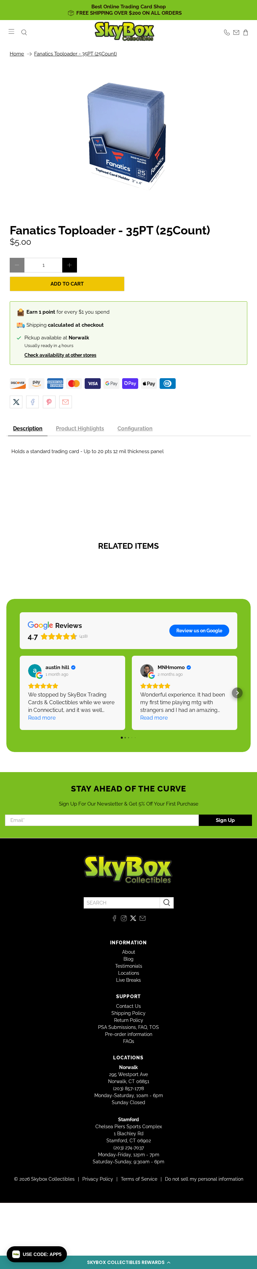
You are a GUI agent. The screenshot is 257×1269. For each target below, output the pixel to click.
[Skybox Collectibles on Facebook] (114, 919)
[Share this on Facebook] (32, 402)
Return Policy (128, 1020)
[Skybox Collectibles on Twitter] (133, 919)
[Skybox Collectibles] (124, 32)
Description (27, 428)
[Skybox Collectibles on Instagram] (124, 919)
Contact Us (128, 1006)
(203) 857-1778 (128, 1088)
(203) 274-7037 (128, 1147)
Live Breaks (128, 980)
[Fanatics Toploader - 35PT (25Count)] (128, 137)
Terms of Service (139, 1179)
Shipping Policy (128, 1013)
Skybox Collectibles (53, 1179)
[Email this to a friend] (65, 402)
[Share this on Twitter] (16, 402)
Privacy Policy (97, 1179)
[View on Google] (34, 670)
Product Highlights (80, 428)
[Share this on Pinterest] (49, 402)
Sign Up (225, 820)
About (128, 952)
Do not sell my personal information (204, 1179)
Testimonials (128, 966)
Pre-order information (128, 1034)
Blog (128, 959)
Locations (128, 973)
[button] (128, 1262)
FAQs (128, 1041)
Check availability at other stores (60, 355)
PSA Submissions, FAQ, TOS (128, 1027)
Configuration (135, 428)
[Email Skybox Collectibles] (143, 919)
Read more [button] (42, 718)
